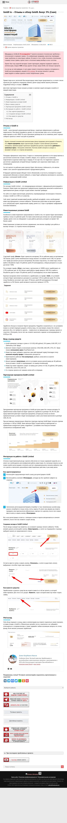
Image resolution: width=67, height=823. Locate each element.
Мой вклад (9, 118)
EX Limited (31, 71)
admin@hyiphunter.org (53, 785)
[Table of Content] (30, 95)
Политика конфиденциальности (28, 777)
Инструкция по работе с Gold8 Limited (18, 109)
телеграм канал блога (25, 664)
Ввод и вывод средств (13, 104)
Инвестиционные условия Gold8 (16, 102)
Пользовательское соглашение (47, 777)
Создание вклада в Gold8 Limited (20, 114)
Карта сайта (14, 777)
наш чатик (37, 664)
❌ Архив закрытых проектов (14, 47)
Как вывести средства (16, 116)
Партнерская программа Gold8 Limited (18, 107)
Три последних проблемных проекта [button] (19, 753)
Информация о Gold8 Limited (15, 100)
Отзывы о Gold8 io (12, 97)
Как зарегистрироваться (17, 111)
